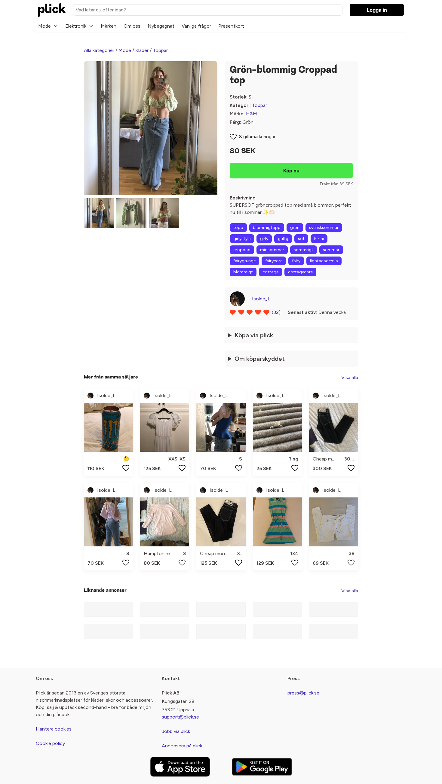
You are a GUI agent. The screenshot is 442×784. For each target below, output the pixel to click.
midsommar (272, 249)
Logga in (377, 10)
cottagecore (300, 272)
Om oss (132, 26)
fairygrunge (244, 260)
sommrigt (303, 249)
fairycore (273, 260)
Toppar (160, 50)
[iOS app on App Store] (180, 767)
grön (294, 227)
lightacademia (324, 260)
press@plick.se (303, 693)
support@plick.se (180, 717)
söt (301, 238)
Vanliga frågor (196, 26)
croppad (241, 249)
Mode (44, 26)
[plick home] (52, 9)
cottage (270, 272)
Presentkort (231, 26)
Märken (108, 26)
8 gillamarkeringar (257, 136)
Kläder (142, 50)
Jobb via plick (176, 731)
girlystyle (241, 238)
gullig (283, 238)
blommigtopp (267, 227)
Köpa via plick (254, 335)
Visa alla (349, 377)
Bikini (319, 238)
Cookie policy (50, 743)
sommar (331, 249)
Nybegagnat (161, 26)
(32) (276, 312)
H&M (251, 114)
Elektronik (75, 26)
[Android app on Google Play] (262, 767)
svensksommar (324, 227)
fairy (296, 260)
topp (238, 227)
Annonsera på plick (182, 746)
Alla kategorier (99, 50)
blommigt (243, 272)
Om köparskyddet (260, 358)
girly (264, 238)
